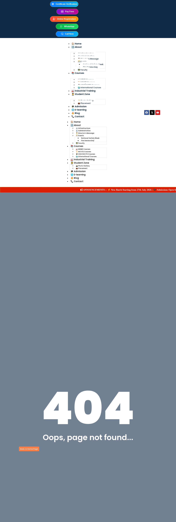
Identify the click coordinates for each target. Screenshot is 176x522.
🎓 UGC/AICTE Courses (85, 154)
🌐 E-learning (79, 109)
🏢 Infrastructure (83, 128)
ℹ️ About (77, 47)
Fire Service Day (90, 67)
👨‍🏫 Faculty (82, 70)
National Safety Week (90, 138)
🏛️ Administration (83, 131)
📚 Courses (78, 73)
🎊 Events (80, 135)
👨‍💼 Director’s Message (85, 133)
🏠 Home (76, 43)
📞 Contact (78, 116)
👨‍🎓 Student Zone (81, 94)
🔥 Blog (76, 113)
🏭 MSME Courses (83, 149)
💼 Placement (84, 103)
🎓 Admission (79, 106)
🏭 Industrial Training (83, 90)
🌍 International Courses (89, 87)
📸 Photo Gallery (83, 166)
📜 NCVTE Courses (83, 152)
